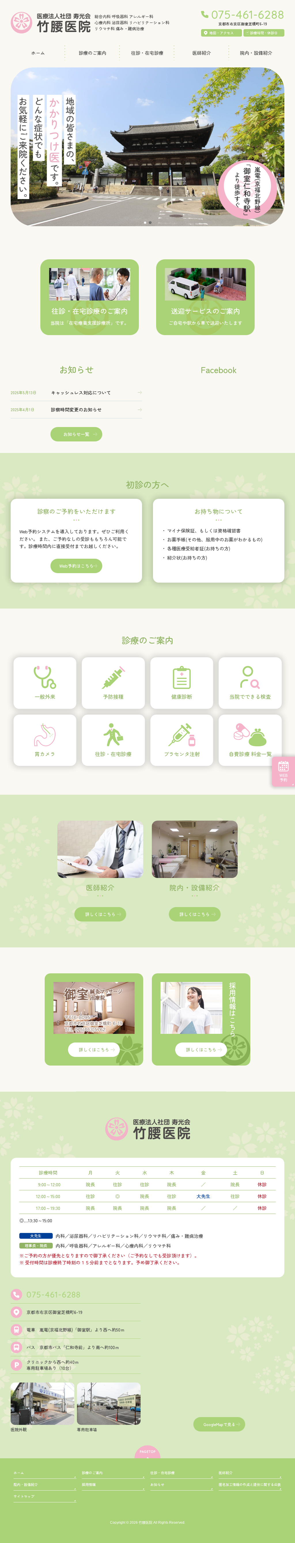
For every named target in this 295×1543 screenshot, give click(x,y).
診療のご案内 (92, 1472)
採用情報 (89, 1484)
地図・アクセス (221, 32)
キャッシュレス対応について (81, 392)
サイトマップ (24, 1496)
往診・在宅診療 (162, 1472)
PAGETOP (148, 1452)
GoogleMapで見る (219, 1424)
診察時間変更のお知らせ (76, 409)
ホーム (19, 1472)
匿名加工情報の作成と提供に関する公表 (250, 1484)
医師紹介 (225, 1472)
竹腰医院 (145, 1523)
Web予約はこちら (76, 566)
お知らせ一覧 (76, 434)
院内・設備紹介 (26, 1484)
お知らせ (157, 1484)
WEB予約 (283, 777)
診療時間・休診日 (264, 32)
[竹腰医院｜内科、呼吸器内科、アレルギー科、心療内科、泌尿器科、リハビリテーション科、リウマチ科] (50, 27)
